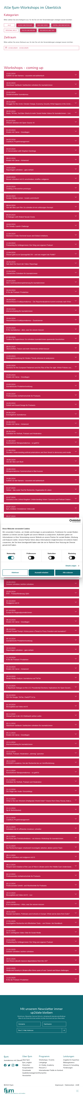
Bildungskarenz (68, 1062)
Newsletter (26, 1075)
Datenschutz (69, 1085)
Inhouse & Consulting (71, 1065)
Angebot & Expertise (71, 1060)
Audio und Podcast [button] (25, 25)
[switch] (31, 557)
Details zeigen (71, 566)
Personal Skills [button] (11, 30)
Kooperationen (27, 1068)
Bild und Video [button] (42, 25)
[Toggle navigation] (77, 1091)
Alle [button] (9, 25)
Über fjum (26, 1060)
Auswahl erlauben (41, 572)
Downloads (26, 1070)
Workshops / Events (46, 1060)
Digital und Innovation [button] (61, 25)
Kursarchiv (42, 1073)
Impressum (59, 1085)
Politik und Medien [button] (28, 30)
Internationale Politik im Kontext (51, 1070)
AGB (77, 1085)
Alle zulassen (68, 572)
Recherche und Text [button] (47, 30)
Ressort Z (42, 1068)
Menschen (26, 1065)
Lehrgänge (43, 1062)
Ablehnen (15, 572)
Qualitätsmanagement (30, 1073)
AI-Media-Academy (46, 1065)
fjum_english (27, 1062)
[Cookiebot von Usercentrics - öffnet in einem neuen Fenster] (71, 520)
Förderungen (68, 1068)
